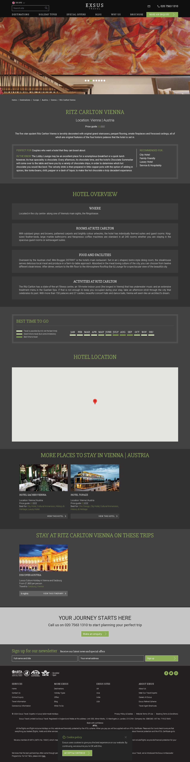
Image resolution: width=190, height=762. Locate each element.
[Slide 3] (91, 80)
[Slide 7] (102, 80)
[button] (95, 401)
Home (14, 100)
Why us (116, 14)
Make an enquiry (159, 14)
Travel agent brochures (148, 706)
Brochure (136, 14)
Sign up (150, 658)
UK (97, 689)
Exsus (95, 6)
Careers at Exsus (145, 697)
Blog (98, 14)
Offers (56, 697)
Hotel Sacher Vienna (32, 494)
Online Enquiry (17, 697)
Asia (98, 693)
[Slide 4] (94, 80)
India (98, 697)
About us (142, 689)
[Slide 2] (88, 80)
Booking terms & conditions (167, 714)
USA (98, 702)
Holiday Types (59, 693)
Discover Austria (30, 575)
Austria (45, 100)
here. (44, 756)
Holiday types (48, 14)
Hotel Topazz (79, 494)
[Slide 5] (96, 80)
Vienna (54, 100)
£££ (103, 126)
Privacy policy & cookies (123, 714)
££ (101, 126)
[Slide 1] (86, 80)
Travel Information (19, 702)
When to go (59, 706)
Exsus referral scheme (147, 702)
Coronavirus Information (21, 706)
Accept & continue (74, 753)
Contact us (16, 693)
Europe (36, 100)
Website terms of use (144, 714)
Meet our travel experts (148, 693)
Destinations (20, 14)
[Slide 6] (99, 80)
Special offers (76, 14)
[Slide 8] (104, 80)
